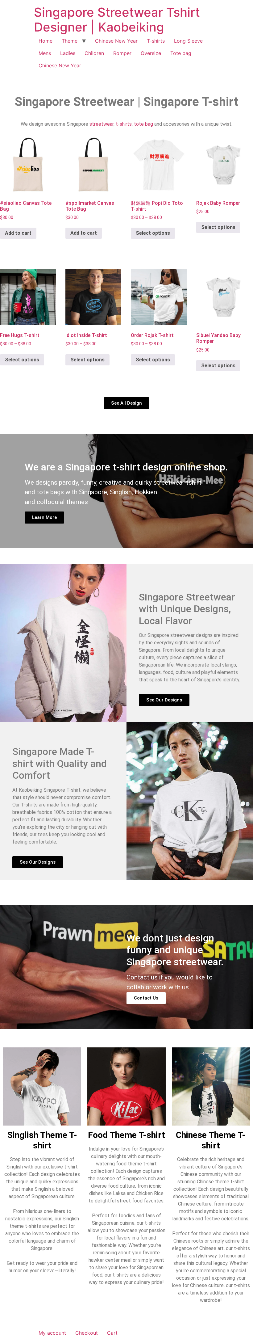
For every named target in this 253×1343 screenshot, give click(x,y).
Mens (45, 53)
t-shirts (124, 124)
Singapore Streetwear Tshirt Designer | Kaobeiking (117, 20)
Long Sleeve (188, 41)
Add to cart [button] (18, 233)
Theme (69, 41)
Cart (112, 1333)
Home (45, 41)
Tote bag (180, 53)
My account (52, 1333)
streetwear (101, 124)
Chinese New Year (116, 41)
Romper (122, 53)
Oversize (151, 53)
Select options (153, 233)
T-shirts (156, 41)
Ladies (67, 53)
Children (94, 53)
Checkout (86, 1333)
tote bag (143, 124)
